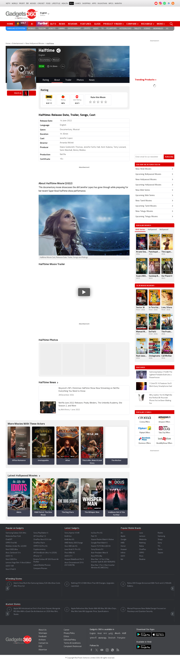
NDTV (8, 3)
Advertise (43, 650)
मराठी (124, 634)
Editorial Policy (70, 640)
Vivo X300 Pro (11, 559)
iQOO (123, 556)
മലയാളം (102, 638)
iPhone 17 (37, 556)
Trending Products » (145, 80)
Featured (140, 367)
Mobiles (31, 29)
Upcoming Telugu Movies (146, 217)
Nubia (141, 546)
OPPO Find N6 (11, 543)
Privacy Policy (69, 633)
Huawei (124, 549)
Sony (160, 543)
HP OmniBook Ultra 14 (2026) (45, 553)
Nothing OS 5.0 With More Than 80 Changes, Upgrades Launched (92, 584)
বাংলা (105, 634)
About (57, 80)
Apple (123, 536)
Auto (53, 24)
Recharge (146, 24)
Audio (95, 29)
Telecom (42, 29)
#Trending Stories (14, 579)
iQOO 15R (10, 566)
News (62, 24)
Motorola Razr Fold (13, 536)
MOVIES (33, 3)
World (15, 3)
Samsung (161, 536)
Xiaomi (160, 553)
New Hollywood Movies (35, 44)
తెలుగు (117, 633)
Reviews (72, 24)
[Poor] (91, 102)
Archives (42, 640)
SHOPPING (86, 3)
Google (123, 540)
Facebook (91, 649)
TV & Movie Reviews (145, 285)
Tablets (137, 29)
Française (121, 638)
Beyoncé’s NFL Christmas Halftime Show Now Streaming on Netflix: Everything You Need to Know (89, 389)
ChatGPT (9, 540)
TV (102, 29)
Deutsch (111, 638)
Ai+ (122, 533)
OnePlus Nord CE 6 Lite (42, 540)
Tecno (160, 549)
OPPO (141, 553)
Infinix (123, 553)
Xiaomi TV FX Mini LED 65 (101, 546)
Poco (141, 556)
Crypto (87, 29)
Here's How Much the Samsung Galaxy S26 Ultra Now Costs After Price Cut (37, 584)
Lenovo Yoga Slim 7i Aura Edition (18, 563)
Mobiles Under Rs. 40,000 (16, 546)
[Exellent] (98, 102)
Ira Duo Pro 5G (96, 533)
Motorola (142, 540)
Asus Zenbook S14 (13, 553)
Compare (131, 24)
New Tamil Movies (143, 201)
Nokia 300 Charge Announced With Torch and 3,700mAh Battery (149, 584)
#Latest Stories (13, 604)
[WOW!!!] (106, 102)
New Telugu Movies (144, 211)
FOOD (48, 3)
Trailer (68, 80)
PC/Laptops (111, 29)
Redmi (160, 533)
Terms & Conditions (72, 643)
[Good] (94, 102)
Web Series (140, 229)
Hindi (100, 634)
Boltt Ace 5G (69, 540)
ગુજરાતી (93, 638)
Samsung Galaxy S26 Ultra (16, 533)
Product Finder (112, 24)
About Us (43, 630)
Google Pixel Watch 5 (99, 543)
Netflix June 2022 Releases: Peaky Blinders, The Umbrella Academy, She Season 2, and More (90, 404)
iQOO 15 (9, 556)
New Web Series (142, 190)
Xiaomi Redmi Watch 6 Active (102, 540)
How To (52, 29)
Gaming (61, 29)
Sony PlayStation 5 (40, 533)
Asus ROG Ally (96, 556)
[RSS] (172, 3)
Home (10, 24)
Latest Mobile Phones (42, 565)
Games (78, 3)
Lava (141, 533)
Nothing (142, 543)
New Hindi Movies (143, 169)
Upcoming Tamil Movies (146, 206)
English (93, 634)
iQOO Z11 (68, 556)
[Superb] (102, 102)
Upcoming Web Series (145, 195)
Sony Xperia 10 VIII (72, 533)
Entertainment (74, 29)
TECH (71, 3)
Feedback (43, 637)
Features (85, 24)
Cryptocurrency (39, 549)
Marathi (118, 3)
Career (66, 630)
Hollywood (152, 229)
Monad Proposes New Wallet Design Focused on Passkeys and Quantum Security (146, 610)
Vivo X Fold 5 (11, 569)
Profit (22, 3)
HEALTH (65, 3)
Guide (97, 24)
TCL (159, 546)
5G (167, 29)
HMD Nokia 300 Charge (74, 543)
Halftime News (47, 382)
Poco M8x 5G (70, 553)
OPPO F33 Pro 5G (40, 546)
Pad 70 (94, 536)
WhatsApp (112, 649)
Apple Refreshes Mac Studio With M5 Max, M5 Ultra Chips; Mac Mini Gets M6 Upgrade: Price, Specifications (93, 610)
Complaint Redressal (72, 647)
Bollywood (164, 229)
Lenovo (142, 536)
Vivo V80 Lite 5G (71, 546)
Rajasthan (102, 3)
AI (32, 24)
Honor (123, 546)
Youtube (102, 649)
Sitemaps (43, 633)
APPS (94, 3)
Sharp (160, 540)
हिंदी (27, 3)
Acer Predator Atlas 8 (99, 553)
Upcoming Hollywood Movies (148, 185)
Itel (122, 559)
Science (147, 29)
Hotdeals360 (125, 29)
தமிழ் (111, 634)
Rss (117, 649)
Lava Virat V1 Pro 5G (72, 549)
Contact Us (43, 643)
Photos (80, 80)
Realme (142, 559)
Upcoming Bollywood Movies (148, 174)
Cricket (41, 3)
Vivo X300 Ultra (12, 549)
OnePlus (142, 549)
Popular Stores (143, 412)
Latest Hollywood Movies (23, 475)
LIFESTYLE (56, 3)
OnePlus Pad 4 (39, 543)
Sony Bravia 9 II (97, 549)
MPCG (111, 3)
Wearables (158, 29)
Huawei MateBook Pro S (74, 559)
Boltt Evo (68, 536)
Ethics (66, 637)
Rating (46, 80)
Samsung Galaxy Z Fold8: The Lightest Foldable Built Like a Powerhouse (160, 375)
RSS (40, 647)
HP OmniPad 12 (39, 536)
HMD (123, 543)
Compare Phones (40, 568)
